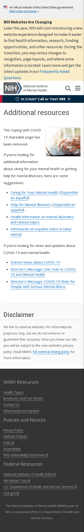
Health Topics (14, 392)
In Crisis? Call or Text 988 (43, 99)
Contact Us (11, 404)
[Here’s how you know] (42, 9)
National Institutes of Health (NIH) (28, 474)
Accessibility (12, 448)
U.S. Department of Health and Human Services (39, 486)
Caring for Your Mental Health (34, 192)
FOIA (7, 442)
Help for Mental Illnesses (30, 204)
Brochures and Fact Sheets (23, 398)
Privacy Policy (13, 430)
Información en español (21, 411)
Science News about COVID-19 (35, 262)
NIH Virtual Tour (16, 480)
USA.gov (10, 493)
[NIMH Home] (26, 87)
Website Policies (15, 436)
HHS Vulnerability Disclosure (25, 455)
